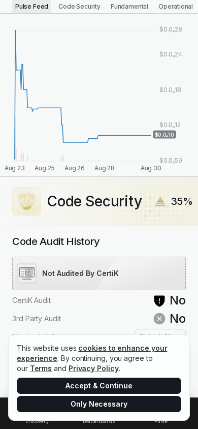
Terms (41, 368)
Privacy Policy (94, 368)
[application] (99, 95)
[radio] (31, 6)
